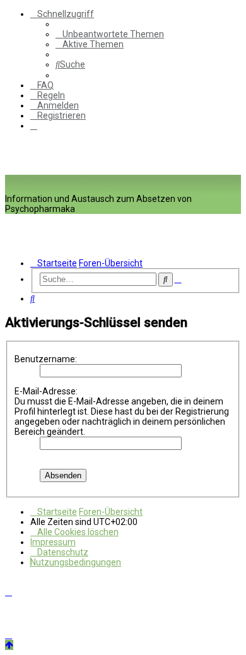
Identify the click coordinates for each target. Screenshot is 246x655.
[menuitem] (110, 34)
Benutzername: (46, 359)
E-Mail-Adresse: (46, 391)
